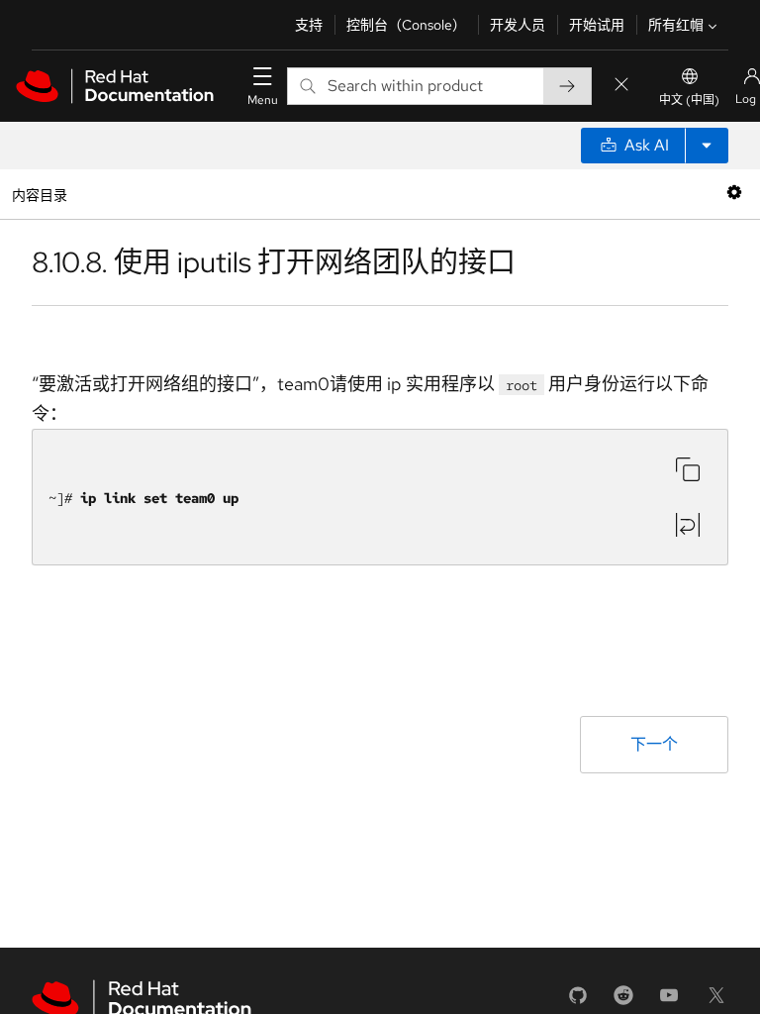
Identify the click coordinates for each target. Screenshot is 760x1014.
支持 (309, 25)
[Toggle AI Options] (706, 145)
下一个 (654, 744)
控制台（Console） (406, 25)
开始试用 (596, 25)
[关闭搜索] (621, 85)
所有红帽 (676, 25)
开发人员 (517, 25)
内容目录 (39, 193)
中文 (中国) (689, 100)
